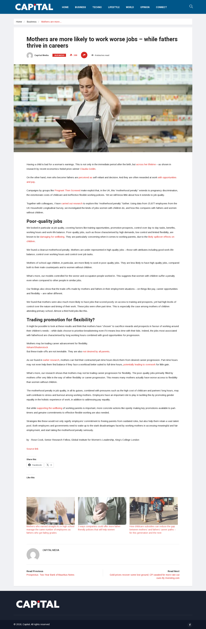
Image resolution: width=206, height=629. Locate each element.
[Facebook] (189, 624)
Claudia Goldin (87, 168)
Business (80, 7)
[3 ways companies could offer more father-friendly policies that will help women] (102, 511)
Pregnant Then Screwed (67, 190)
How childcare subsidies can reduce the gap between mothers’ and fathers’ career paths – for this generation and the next (153, 529)
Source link (32, 448)
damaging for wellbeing (52, 236)
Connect (161, 7)
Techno (97, 7)
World (130, 7)
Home (65, 7)
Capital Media (41, 55)
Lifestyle (114, 7)
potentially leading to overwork (139, 364)
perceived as (85, 177)
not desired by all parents (96, 351)
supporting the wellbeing (49, 408)
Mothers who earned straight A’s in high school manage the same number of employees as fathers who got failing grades (50, 529)
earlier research (51, 360)
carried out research (72, 203)
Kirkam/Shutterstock (37, 347)
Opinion (145, 7)
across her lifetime (146, 164)
